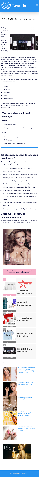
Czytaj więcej (10, 295)
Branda (12, 473)
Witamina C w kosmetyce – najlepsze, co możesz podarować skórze (25, 413)
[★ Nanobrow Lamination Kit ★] (9, 286)
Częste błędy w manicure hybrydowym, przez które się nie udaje (26, 428)
